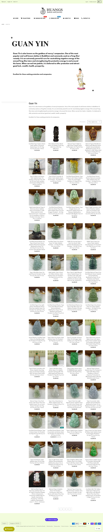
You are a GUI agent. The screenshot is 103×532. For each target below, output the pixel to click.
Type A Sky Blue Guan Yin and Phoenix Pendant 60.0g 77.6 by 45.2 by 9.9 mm (37, 274)
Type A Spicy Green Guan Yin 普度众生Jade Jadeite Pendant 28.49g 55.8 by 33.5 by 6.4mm (74, 371)
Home (3, 24)
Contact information (82, 526)
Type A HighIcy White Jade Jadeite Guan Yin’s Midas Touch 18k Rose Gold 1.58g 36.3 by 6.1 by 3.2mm (74, 462)
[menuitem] (15, 18)
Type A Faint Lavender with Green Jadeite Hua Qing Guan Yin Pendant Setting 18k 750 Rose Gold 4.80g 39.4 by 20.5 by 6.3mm (37, 372)
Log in (87, 1)
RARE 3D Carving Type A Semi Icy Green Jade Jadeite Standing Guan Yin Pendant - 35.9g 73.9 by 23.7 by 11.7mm (74, 245)
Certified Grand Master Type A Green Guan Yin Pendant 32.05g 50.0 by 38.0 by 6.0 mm (37, 433)
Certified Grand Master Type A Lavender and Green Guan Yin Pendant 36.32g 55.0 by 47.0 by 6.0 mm (56, 433)
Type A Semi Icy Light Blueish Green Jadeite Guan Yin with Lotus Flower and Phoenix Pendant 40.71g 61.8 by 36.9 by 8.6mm (74, 404)
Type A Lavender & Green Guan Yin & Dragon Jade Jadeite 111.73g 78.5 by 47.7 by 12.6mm (74, 340)
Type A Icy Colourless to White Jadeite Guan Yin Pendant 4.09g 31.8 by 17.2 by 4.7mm (56, 403)
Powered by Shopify (41, 526)
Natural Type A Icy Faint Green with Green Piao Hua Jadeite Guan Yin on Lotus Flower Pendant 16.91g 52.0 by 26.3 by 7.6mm (37, 404)
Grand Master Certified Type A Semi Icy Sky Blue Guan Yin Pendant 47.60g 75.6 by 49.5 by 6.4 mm (37, 340)
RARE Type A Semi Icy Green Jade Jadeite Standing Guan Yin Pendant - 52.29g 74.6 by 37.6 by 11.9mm (93, 245)
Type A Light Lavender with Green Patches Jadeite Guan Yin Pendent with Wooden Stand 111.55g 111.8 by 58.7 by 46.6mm (93, 210)
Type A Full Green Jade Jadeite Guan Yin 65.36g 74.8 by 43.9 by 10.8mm (37, 461)
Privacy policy (57, 526)
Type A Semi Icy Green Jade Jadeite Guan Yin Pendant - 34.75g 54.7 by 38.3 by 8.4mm (56, 340)
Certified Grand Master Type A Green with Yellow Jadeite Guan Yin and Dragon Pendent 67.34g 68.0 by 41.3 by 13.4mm (74, 180)
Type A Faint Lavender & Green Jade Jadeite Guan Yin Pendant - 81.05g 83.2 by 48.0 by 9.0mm (55, 179)
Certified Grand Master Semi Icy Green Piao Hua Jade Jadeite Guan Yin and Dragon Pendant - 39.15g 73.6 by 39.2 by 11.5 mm (55, 210)
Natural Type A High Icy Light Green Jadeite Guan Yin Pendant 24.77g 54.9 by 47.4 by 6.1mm (74, 146)
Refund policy (50, 526)
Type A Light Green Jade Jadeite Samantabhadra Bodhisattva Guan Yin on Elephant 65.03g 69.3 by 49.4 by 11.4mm (56, 463)
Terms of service (64, 526)
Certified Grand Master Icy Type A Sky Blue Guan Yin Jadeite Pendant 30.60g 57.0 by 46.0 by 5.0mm (74, 307)
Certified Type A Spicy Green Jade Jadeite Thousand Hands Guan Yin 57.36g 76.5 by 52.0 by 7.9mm (37, 146)
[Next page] (70, 509)
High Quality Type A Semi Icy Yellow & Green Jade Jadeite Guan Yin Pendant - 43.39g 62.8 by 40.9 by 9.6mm (56, 276)
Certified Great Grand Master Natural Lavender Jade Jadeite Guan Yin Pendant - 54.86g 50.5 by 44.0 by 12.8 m (93, 180)
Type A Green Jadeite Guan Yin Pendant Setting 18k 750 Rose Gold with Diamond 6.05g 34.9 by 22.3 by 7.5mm (93, 463)
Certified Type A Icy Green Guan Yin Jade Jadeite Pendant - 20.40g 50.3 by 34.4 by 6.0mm (93, 307)
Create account (92, 1)
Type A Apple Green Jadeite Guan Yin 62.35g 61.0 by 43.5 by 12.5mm (74, 432)
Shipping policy (73, 526)
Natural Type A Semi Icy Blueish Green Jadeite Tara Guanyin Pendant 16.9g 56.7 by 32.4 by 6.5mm (74, 491)
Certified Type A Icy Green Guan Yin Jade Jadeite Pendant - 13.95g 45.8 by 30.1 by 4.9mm (55, 244)
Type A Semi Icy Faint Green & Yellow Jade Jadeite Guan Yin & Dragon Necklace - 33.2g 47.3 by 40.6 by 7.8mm (93, 434)
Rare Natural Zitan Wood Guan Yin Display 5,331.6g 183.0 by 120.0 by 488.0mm (55, 146)
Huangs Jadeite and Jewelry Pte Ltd (27, 526)
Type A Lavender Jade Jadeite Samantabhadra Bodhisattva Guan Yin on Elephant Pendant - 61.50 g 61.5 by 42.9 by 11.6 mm (93, 404)
